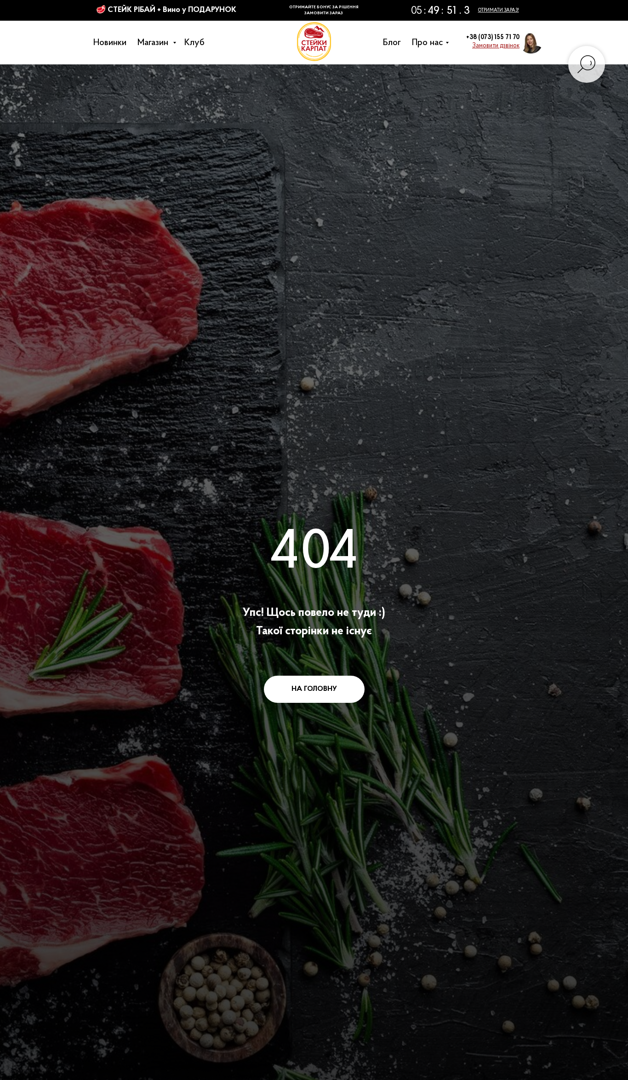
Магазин (156, 42)
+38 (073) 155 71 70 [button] (493, 37)
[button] (496, 45)
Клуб (197, 42)
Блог (394, 42)
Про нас (430, 42)
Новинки (112, 42)
